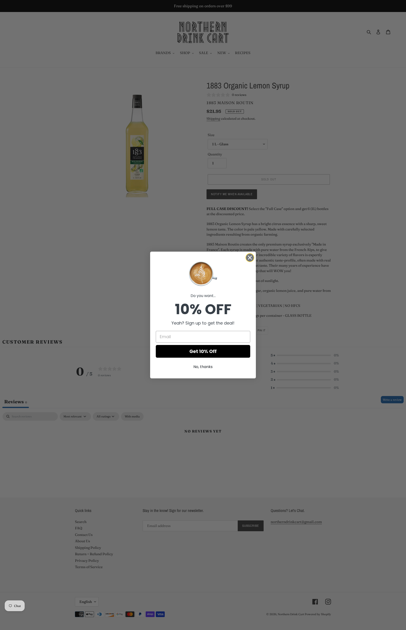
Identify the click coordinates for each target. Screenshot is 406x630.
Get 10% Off (203, 351)
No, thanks (203, 366)
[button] (203, 273)
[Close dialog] (250, 258)
